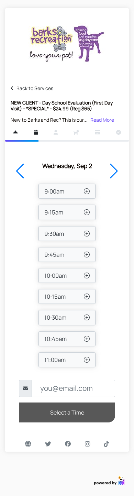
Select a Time (67, 412)
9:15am (53, 212)
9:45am (54, 254)
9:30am (54, 234)
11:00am (55, 360)
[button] (20, 171)
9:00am (54, 191)
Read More (102, 120)
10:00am (55, 275)
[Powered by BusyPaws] (109, 480)
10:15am (55, 296)
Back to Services (34, 88)
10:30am (55, 317)
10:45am (55, 339)
